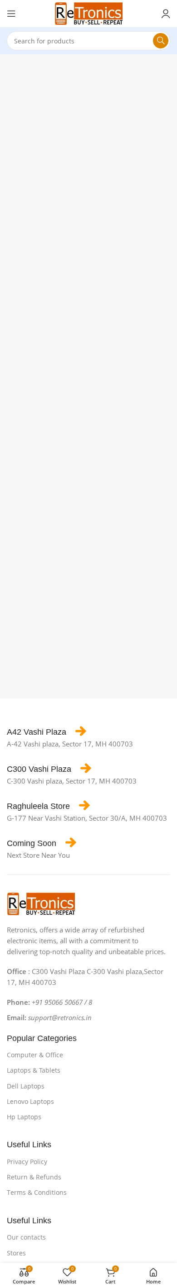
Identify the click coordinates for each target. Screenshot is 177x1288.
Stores (16, 1253)
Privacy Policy (27, 1161)
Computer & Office (35, 1054)
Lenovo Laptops (30, 1101)
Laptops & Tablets (33, 1070)
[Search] (160, 40)
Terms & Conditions (37, 1192)
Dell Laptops (25, 1086)
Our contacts (26, 1237)
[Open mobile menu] (11, 14)
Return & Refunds (34, 1177)
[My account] (166, 14)
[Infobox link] (46, 732)
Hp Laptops (24, 1116)
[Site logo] (88, 12)
